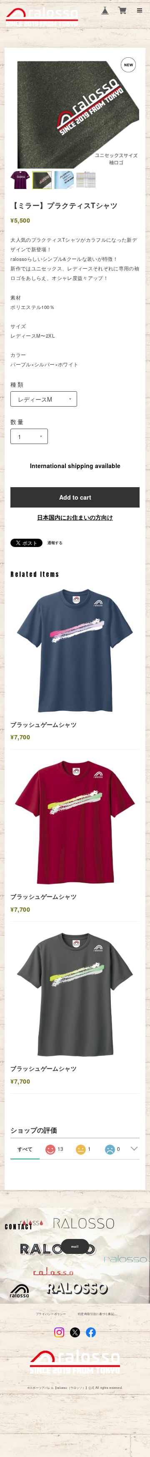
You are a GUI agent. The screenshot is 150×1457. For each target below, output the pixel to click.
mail (75, 1246)
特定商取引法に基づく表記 (96, 1313)
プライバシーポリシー (51, 1313)
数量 (17, 421)
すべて (25, 1149)
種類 (17, 384)
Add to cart (75, 497)
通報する (55, 543)
